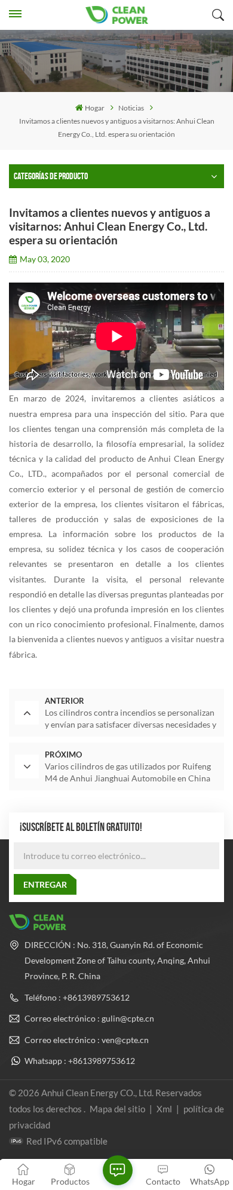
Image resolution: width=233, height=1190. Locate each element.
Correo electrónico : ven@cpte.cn (86, 1040)
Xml (164, 1108)
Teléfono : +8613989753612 (77, 997)
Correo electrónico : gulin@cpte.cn (89, 1018)
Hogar (95, 107)
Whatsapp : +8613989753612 (79, 1061)
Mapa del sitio (118, 1108)
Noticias (131, 107)
